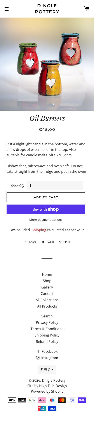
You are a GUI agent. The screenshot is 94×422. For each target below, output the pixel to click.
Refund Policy (47, 341)
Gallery (47, 287)
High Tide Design (53, 385)
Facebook (49, 351)
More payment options (46, 219)
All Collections (47, 299)
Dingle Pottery (47, 8)
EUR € (45, 369)
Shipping (39, 230)
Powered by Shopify (47, 391)
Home (47, 274)
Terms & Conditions (47, 328)
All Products (47, 306)
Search (47, 316)
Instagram (49, 357)
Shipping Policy (47, 335)
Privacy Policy (47, 322)
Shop (47, 280)
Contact (47, 293)
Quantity (17, 185)
